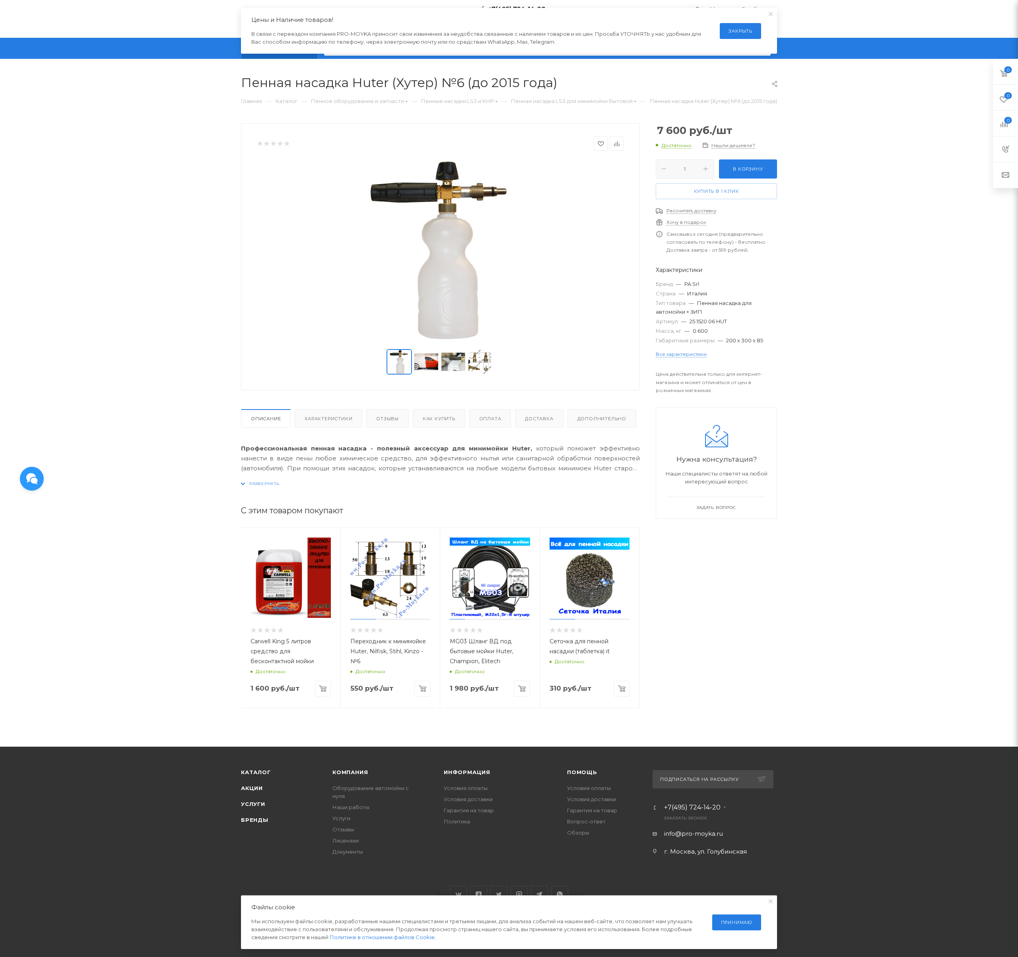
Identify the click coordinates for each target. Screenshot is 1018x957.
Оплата (490, 418)
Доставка (539, 418)
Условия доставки (468, 799)
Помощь (582, 772)
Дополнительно (601, 418)
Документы (347, 851)
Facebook (478, 894)
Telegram (539, 894)
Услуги (253, 804)
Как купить (439, 418)
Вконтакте (458, 894)
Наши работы (350, 807)
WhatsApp (559, 894)
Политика (457, 821)
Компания (350, 772)
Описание (266, 418)
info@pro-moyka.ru (693, 833)
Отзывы (387, 418)
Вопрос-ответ (586, 821)
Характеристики (328, 418)
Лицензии (345, 840)
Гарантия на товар (469, 810)
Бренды (254, 820)
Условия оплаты (466, 788)
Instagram (519, 894)
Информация (467, 772)
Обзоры (578, 832)
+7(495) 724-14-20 (692, 807)
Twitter (498, 894)
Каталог (256, 772)
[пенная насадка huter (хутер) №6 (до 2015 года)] (440, 250)
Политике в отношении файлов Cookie (382, 937)
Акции (252, 788)
